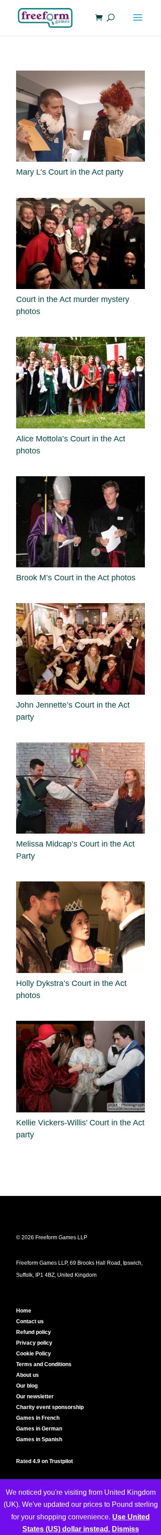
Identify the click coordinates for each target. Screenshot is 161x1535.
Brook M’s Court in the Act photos (76, 577)
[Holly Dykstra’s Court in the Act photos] (80, 927)
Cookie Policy (33, 1353)
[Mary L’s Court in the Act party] (80, 116)
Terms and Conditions (44, 1364)
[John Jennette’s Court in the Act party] (80, 648)
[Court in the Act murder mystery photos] (80, 243)
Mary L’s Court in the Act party (69, 172)
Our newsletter (35, 1396)
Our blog (27, 1386)
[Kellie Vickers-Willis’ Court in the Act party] (80, 1066)
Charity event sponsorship (50, 1407)
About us (27, 1375)
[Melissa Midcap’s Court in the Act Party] (80, 788)
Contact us (30, 1321)
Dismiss (125, 1529)
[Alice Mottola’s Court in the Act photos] (80, 382)
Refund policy (33, 1332)
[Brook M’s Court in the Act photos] (80, 521)
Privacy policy (34, 1343)
